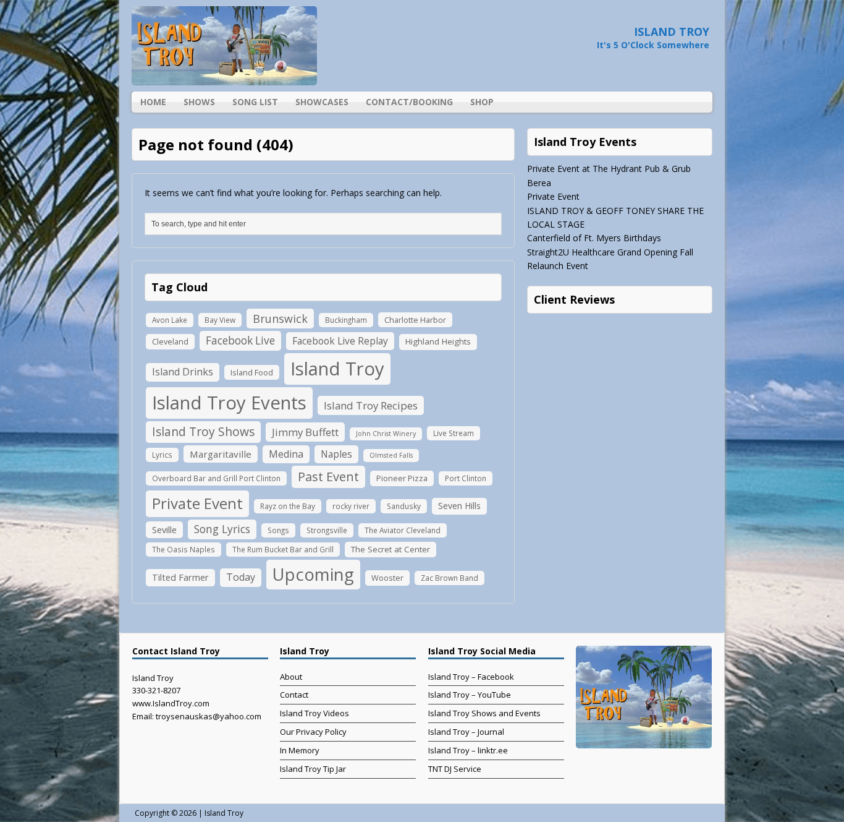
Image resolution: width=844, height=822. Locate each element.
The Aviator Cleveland (403, 530)
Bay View (220, 320)
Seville (164, 529)
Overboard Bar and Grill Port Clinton (216, 478)
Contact (294, 694)
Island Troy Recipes (371, 405)
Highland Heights (438, 341)
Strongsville (326, 530)
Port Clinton (465, 478)
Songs (278, 530)
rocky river (350, 506)
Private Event (197, 503)
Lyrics (162, 455)
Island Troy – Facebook (471, 676)
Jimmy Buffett (305, 432)
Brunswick (280, 318)
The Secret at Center (390, 549)
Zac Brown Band (449, 578)
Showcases (321, 102)
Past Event (328, 476)
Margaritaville (220, 454)
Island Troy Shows (203, 431)
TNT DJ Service (454, 768)
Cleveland (170, 341)
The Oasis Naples (183, 549)
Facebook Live (240, 340)
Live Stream (453, 433)
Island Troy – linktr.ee (468, 750)
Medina (286, 454)
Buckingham (346, 320)
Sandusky (404, 506)
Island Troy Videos (314, 713)
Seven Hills (459, 506)
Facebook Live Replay (340, 341)
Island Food (251, 372)
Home (153, 102)
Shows (199, 102)
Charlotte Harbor (415, 319)
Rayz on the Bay (287, 506)
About (291, 676)
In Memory (299, 750)
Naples (336, 454)
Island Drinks (182, 372)
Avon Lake (169, 320)
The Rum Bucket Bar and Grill (283, 549)
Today (240, 577)
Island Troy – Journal (466, 731)
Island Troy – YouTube (469, 694)
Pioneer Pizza (402, 478)
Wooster (387, 577)
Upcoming (313, 574)
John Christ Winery (386, 433)
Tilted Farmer (180, 577)
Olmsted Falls (391, 455)
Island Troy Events (229, 402)
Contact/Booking (409, 102)
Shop (482, 102)
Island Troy (337, 368)
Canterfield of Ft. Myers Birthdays (594, 238)
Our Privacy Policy (313, 731)
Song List (255, 102)
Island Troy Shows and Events (484, 713)
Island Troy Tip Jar (313, 768)
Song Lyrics (222, 528)
